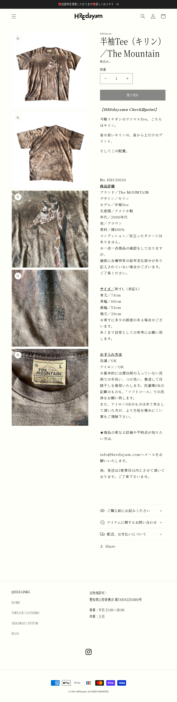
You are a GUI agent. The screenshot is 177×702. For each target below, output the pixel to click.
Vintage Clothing (25, 612)
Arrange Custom (25, 623)
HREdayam (82, 691)
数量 (103, 69)
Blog (15, 633)
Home (16, 602)
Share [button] (110, 546)
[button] (14, 16)
